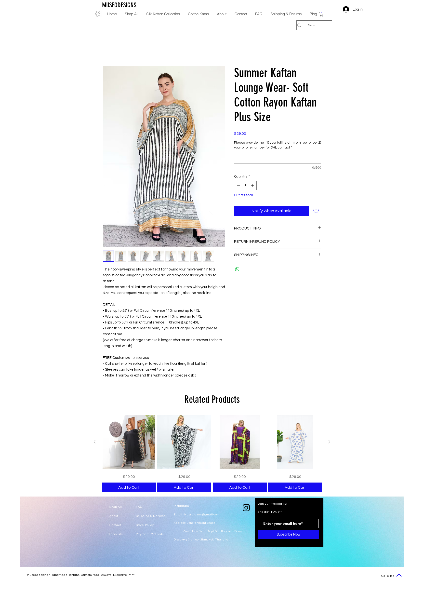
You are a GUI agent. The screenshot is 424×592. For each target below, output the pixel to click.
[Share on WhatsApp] (237, 270)
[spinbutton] (245, 186)
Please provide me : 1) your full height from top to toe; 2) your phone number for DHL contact (277, 145)
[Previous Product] (95, 442)
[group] (212, 454)
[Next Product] (329, 442)
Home (108, 48)
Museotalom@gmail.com (202, 515)
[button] (321, 14)
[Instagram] (246, 508)
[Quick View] (129, 442)
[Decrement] (238, 186)
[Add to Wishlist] (316, 211)
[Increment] (253, 186)
